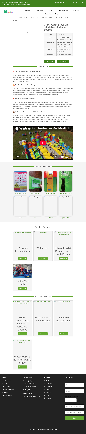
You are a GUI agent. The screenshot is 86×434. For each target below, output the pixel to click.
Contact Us (48, 14)
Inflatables (21, 18)
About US (76, 10)
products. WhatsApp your (73, 396)
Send (74, 418)
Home (15, 18)
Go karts (51, 10)
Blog (56, 14)
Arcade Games (63, 10)
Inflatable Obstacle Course (33, 18)
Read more (22, 258)
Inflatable (27, 10)
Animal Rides (39, 10)
